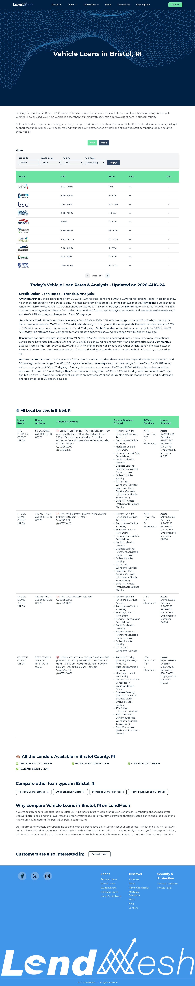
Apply (113, 162)
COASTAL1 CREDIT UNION (22, 660)
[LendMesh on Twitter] (35, 876)
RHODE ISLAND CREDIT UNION (92, 763)
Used (104, 142)
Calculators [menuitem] (90, 4)
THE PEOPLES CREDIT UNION (36, 763)
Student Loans (108, 888)
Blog (131, 903)
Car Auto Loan (99, 854)
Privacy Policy (164, 888)
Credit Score (47, 158)
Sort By (66, 158)
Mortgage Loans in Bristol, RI (108, 792)
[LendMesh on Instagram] (47, 876)
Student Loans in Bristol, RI (70, 792)
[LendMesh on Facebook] (22, 876)
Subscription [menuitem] (143, 4)
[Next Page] (107, 275)
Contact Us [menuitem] (124, 4)
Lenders (133, 908)
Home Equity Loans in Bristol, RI (148, 792)
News (132, 883)
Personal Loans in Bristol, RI (34, 792)
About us (134, 879)
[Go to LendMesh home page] (22, 5)
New (92, 142)
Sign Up (175, 5)
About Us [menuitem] (56, 4)
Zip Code (23, 158)
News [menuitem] (108, 4)
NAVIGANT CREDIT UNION (34, 769)
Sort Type (90, 158)
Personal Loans (109, 879)
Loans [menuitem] (71, 4)
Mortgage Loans (109, 892)
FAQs (131, 899)
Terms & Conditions (167, 883)
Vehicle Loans (108, 883)
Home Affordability (139, 888)
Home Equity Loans (111, 896)
